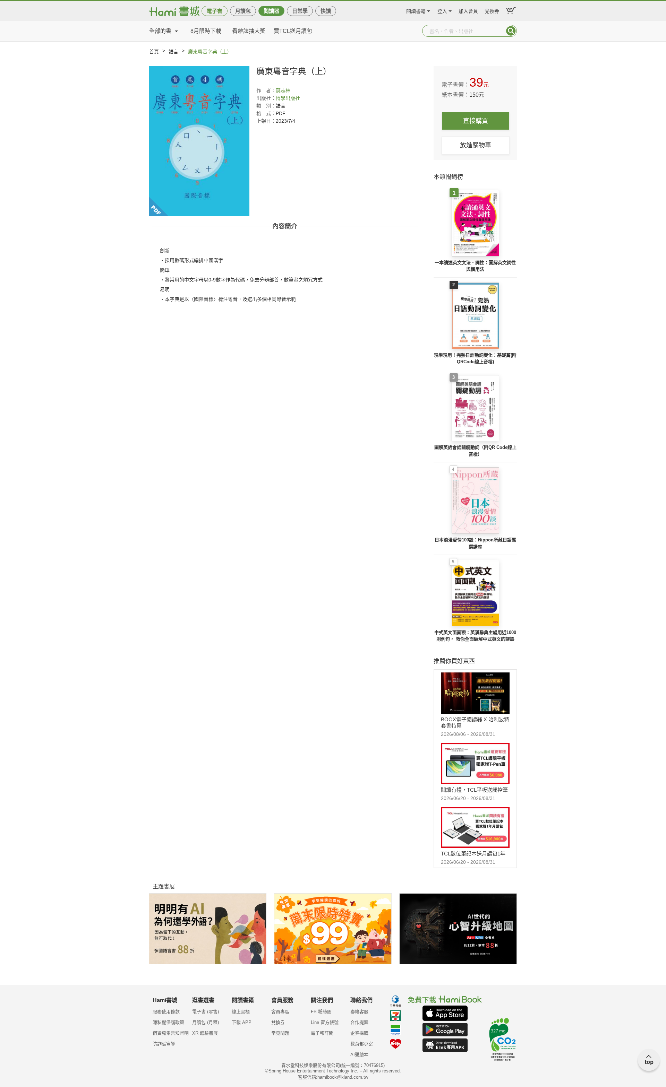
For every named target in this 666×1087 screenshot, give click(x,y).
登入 (442, 10)
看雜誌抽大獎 (248, 31)
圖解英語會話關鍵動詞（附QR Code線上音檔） (475, 451)
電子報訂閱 (322, 1033)
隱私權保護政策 (168, 1022)
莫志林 (283, 90)
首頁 (154, 51)
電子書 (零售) (205, 1011)
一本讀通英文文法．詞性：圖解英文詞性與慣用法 (475, 266)
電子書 (214, 11)
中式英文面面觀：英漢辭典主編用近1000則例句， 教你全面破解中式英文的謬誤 (475, 636)
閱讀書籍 (416, 10)
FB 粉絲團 (321, 1011)
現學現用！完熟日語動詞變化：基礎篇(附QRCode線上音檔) (475, 359)
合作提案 (359, 1022)
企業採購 (359, 1033)
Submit (510, 30)
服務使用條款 (166, 1011)
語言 (173, 51)
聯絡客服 (359, 1011)
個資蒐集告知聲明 (171, 1033)
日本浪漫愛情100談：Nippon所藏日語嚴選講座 (475, 543)
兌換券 (492, 10)
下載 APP (241, 1022)
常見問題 (280, 1033)
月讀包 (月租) (205, 1022)
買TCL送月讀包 (293, 31)
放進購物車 (475, 145)
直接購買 (475, 121)
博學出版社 (288, 98)
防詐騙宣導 (164, 1043)
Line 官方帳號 (325, 1022)
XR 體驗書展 (205, 1033)
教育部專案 (361, 1043)
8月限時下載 (205, 31)
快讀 (326, 11)
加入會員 (468, 10)
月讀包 (243, 11)
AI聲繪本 (359, 1054)
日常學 (300, 11)
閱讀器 (271, 11)
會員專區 (280, 1011)
